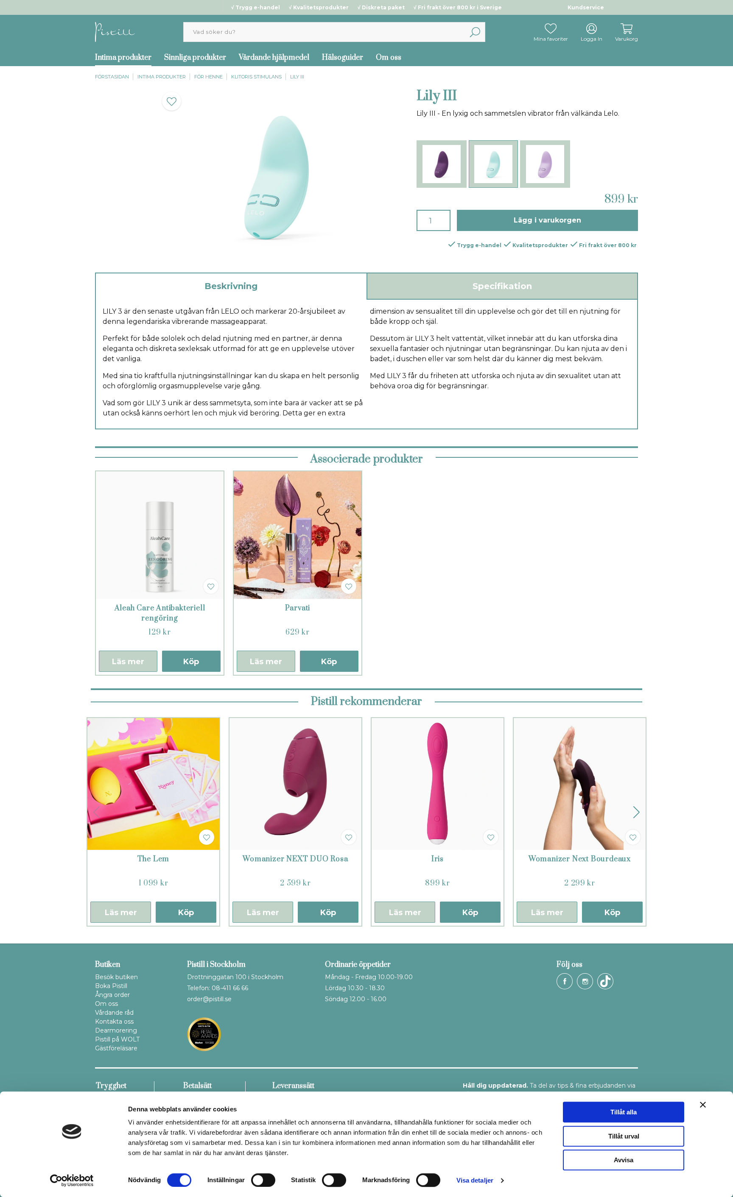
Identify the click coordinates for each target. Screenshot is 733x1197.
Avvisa (623, 1160)
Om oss (388, 57)
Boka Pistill (111, 986)
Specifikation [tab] (502, 286)
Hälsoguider (342, 57)
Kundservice (586, 7)
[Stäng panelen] (703, 1105)
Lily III (297, 77)
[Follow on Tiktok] (605, 981)
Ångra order (112, 995)
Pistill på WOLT (117, 1039)
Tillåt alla (623, 1112)
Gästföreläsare (116, 1048)
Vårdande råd (114, 1012)
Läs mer (128, 661)
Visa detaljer (474, 1180)
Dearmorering (116, 1030)
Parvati (298, 608)
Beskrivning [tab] (230, 286)
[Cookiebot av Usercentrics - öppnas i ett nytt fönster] (72, 1180)
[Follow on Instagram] (585, 981)
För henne (208, 77)
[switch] (263, 1180)
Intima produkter (123, 57)
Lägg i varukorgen (547, 220)
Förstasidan (112, 77)
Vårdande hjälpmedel (274, 57)
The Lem (153, 859)
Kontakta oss (114, 1021)
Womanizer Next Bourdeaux (580, 859)
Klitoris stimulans (256, 77)
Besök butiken (116, 977)
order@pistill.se (209, 999)
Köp (191, 661)
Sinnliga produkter (195, 57)
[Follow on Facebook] (564, 981)
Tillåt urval (623, 1136)
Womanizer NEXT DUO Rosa (295, 859)
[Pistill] (115, 32)
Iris (437, 859)
